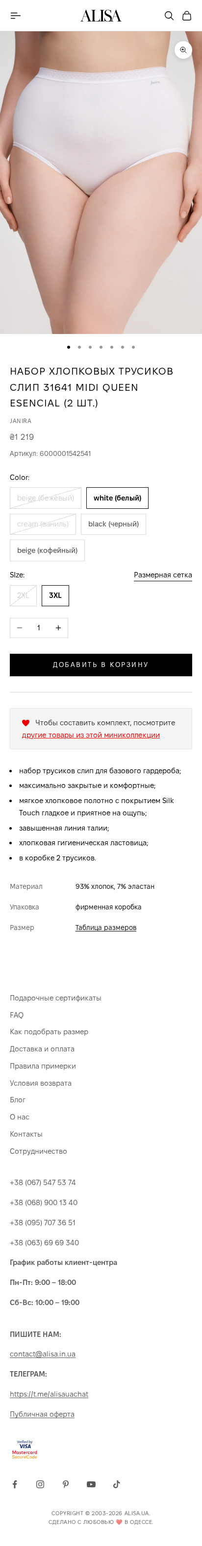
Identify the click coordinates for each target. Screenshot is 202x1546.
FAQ (17, 1015)
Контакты (26, 1134)
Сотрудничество (38, 1151)
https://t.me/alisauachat (49, 1394)
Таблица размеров (106, 927)
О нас (19, 1117)
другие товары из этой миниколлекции (91, 735)
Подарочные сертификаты (55, 998)
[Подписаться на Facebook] (15, 1484)
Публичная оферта (42, 1414)
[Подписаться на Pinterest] (66, 1484)
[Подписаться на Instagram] (40, 1484)
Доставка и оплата (42, 1049)
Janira (21, 421)
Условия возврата (41, 1083)
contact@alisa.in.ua (43, 1354)
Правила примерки (43, 1066)
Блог (17, 1099)
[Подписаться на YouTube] (91, 1484)
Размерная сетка (163, 575)
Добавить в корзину (101, 664)
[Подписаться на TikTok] (117, 1484)
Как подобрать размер (49, 1031)
